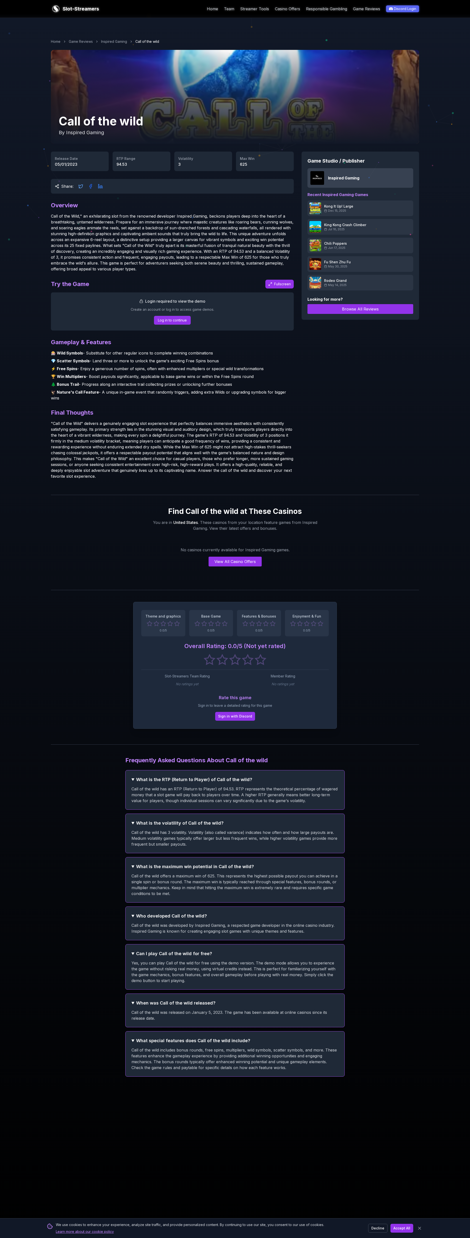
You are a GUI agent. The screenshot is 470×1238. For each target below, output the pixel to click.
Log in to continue (172, 320)
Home (212, 8)
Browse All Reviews (360, 309)
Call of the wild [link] (147, 41)
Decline (377, 1228)
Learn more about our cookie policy (85, 1231)
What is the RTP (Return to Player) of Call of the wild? (194, 779)
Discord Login (405, 9)
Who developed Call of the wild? (171, 915)
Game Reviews (366, 8)
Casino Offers (287, 8)
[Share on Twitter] (80, 186)
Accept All (401, 1228)
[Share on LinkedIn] (100, 186)
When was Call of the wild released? (175, 1003)
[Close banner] (419, 1228)
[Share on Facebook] (90, 186)
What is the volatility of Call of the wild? (179, 823)
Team (229, 8)
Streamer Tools (254, 8)
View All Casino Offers (235, 561)
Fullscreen (282, 284)
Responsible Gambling (326, 8)
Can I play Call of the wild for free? (174, 953)
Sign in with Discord (235, 716)
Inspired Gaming (114, 41)
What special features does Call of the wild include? (193, 1040)
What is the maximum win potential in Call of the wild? (195, 866)
